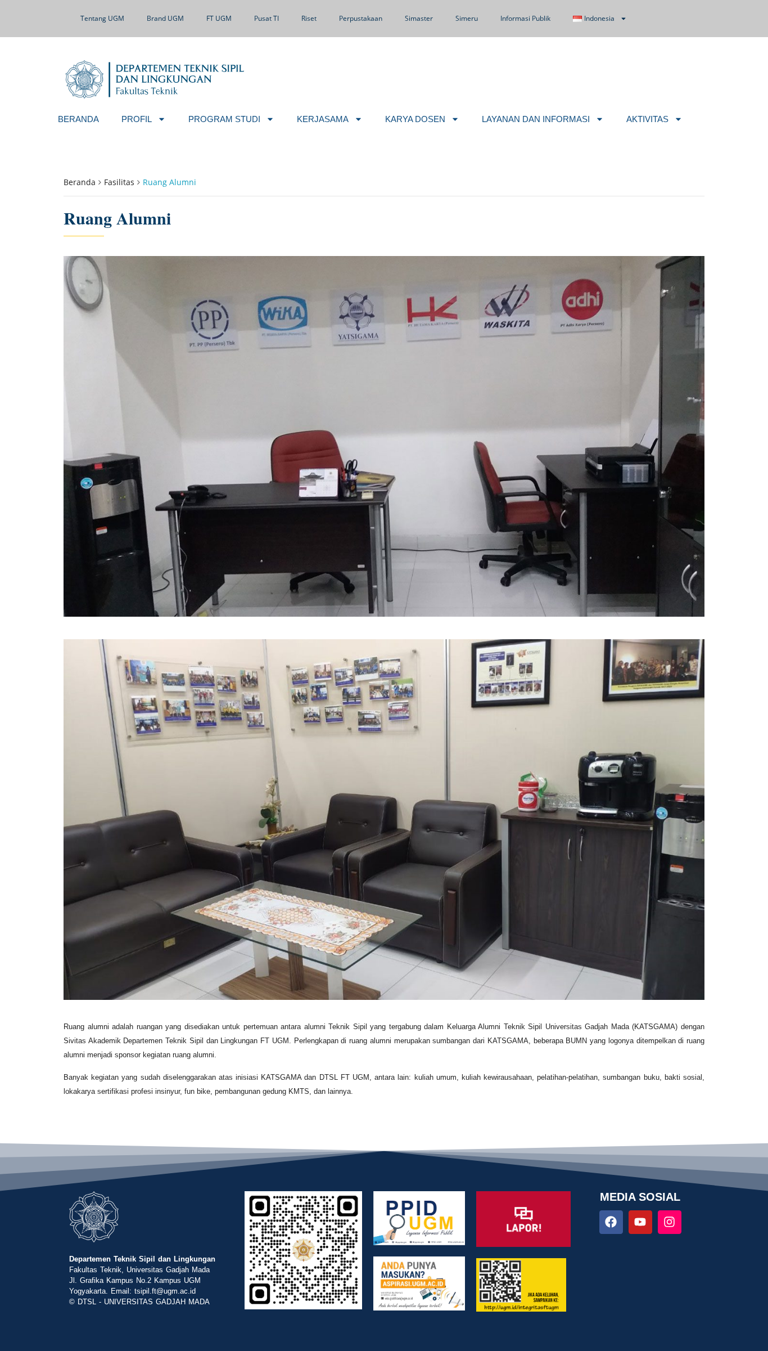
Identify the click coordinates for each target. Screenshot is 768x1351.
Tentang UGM (102, 18)
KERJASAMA (323, 119)
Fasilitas (119, 182)
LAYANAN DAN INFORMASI (536, 119)
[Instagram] (669, 1222)
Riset (309, 18)
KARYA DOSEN (415, 119)
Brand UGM (165, 18)
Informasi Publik (525, 18)
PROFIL (136, 119)
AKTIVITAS (647, 119)
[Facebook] (611, 1222)
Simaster (419, 18)
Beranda (80, 182)
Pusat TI (266, 18)
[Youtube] (640, 1222)
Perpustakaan (360, 18)
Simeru (466, 18)
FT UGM (219, 18)
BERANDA (78, 119)
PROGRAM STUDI (224, 119)
